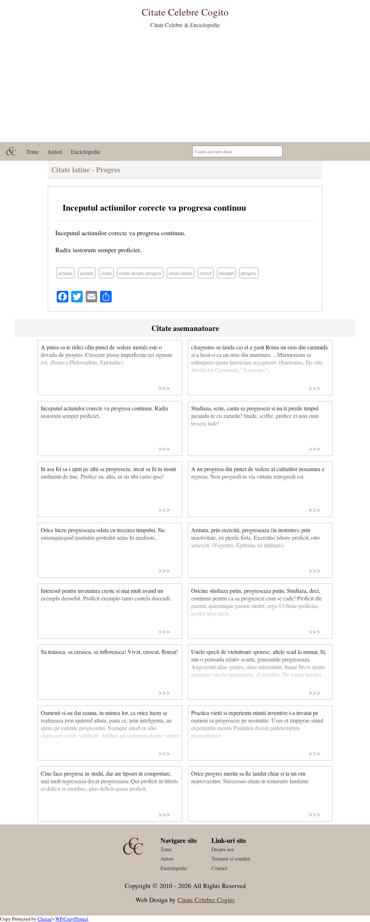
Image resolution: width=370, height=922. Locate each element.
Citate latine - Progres (85, 169)
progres (249, 273)
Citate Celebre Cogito (206, 899)
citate (106, 273)
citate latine (180, 273)
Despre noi (222, 849)
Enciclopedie (85, 151)
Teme (32, 151)
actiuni (87, 273)
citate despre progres (140, 273)
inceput (226, 273)
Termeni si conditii (230, 858)
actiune (65, 273)
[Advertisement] (185, 87)
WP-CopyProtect (71, 918)
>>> (164, 387)
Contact (219, 868)
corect (205, 273)
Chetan (45, 918)
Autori (54, 151)
